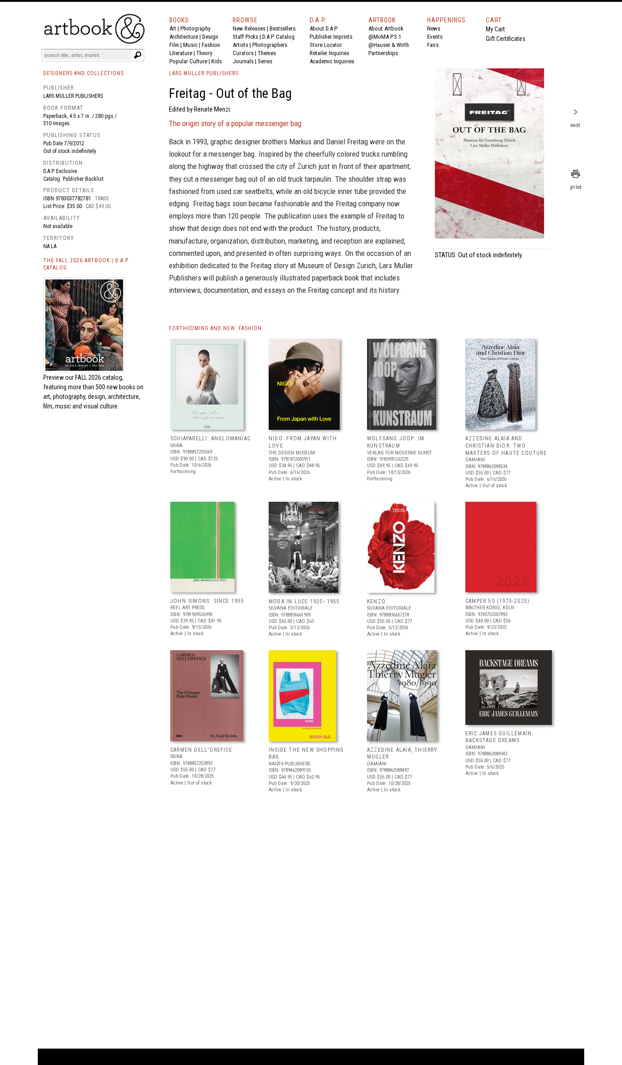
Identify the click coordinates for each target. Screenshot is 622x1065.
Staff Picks (245, 36)
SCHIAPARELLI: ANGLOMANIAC (210, 438)
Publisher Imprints (331, 36)
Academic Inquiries (332, 61)
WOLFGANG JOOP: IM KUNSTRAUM (395, 442)
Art (172, 28)
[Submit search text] (138, 55)
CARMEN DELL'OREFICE (201, 750)
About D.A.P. (324, 28)
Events (435, 36)
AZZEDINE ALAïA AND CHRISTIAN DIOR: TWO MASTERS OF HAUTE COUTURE (506, 445)
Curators (243, 53)
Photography (195, 28)
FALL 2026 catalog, (99, 377)
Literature (180, 53)
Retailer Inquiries (329, 53)
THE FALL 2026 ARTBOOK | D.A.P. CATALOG (86, 264)
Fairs (432, 44)
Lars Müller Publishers (73, 96)
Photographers (269, 44)
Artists (240, 44)
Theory (204, 53)
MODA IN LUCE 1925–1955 (304, 601)
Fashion (211, 44)
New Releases (249, 28)
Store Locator (326, 44)
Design (210, 36)
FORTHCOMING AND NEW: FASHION (215, 328)
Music (190, 44)
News (433, 28)
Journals (243, 61)
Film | (176, 44)
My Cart (495, 29)
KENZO (376, 601)
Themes (267, 53)
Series (265, 61)
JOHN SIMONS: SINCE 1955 (207, 601)
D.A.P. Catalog (278, 36)
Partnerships (383, 53)
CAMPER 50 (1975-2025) (497, 601)
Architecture (183, 36)
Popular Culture (188, 61)
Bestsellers (283, 28)
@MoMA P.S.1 (384, 36)
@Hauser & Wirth (388, 44)
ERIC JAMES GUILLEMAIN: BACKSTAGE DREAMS (499, 737)
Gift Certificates (505, 38)
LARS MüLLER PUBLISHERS (204, 73)
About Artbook (385, 28)
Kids (216, 61)
